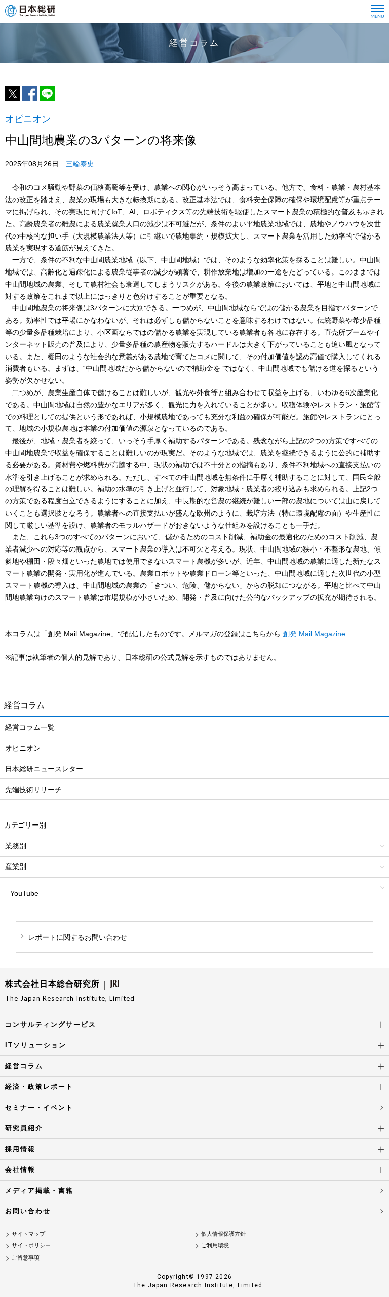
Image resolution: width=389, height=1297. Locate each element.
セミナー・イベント (39, 1107)
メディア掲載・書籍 (39, 1190)
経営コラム (24, 1066)
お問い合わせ (28, 1211)
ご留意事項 (26, 1257)
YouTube (24, 893)
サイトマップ (28, 1234)
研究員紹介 (24, 1128)
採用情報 (20, 1149)
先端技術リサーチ (33, 789)
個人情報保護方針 (223, 1234)
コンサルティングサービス (50, 1024)
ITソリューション (35, 1045)
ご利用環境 (215, 1245)
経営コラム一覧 (30, 727)
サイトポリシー (31, 1245)
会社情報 (20, 1169)
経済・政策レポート (39, 1086)
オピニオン (23, 748)
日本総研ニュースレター (44, 769)
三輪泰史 (80, 164)
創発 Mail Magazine (314, 634)
